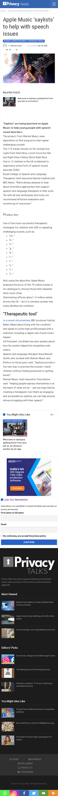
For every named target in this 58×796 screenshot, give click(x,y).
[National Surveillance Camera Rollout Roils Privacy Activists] (7, 605)
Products (27, 768)
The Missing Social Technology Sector (33, 669)
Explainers (26, 763)
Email (3, 524)
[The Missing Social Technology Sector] (7, 673)
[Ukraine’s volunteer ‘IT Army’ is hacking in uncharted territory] (7, 687)
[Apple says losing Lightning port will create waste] (7, 619)
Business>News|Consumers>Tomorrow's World (24, 41)
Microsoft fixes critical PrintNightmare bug (35, 723)
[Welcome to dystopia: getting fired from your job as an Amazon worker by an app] (9, 102)
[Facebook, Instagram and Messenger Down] (7, 659)
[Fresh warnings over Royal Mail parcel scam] (7, 633)
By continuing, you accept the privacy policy (24, 536)
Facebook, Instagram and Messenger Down (35, 656)
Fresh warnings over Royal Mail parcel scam (35, 630)
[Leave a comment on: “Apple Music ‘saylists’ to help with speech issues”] (15, 50)
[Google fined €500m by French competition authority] (7, 713)
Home (15, 759)
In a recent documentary (16, 320)
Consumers (26, 772)
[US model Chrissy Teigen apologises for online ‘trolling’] (7, 740)
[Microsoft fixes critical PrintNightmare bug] (7, 726)
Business (36, 759)
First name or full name (12, 513)
